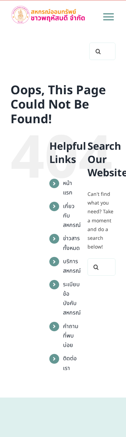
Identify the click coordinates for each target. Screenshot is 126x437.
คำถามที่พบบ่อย (70, 335)
